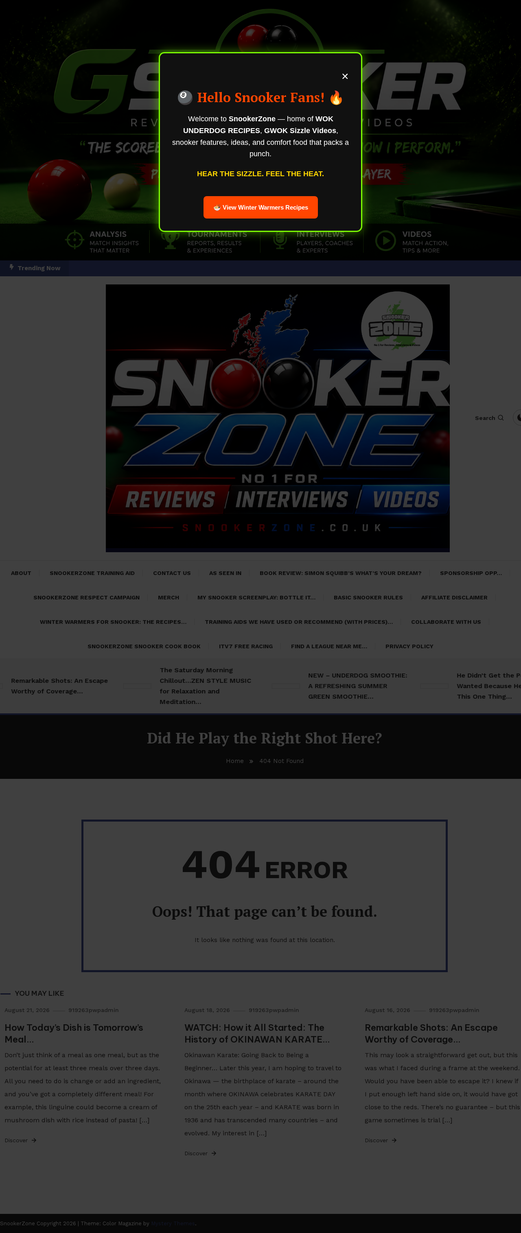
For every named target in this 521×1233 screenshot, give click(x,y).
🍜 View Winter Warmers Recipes (260, 207)
